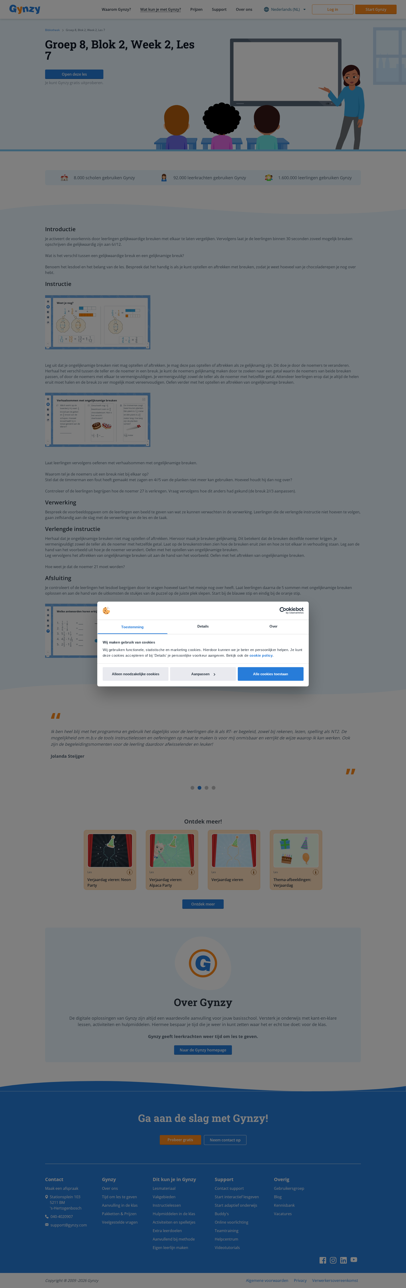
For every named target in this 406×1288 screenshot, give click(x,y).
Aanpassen (200, 674)
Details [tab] (203, 626)
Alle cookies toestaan (270, 674)
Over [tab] (273, 626)
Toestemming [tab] (132, 627)
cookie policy (261, 655)
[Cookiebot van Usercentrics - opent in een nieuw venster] (283, 610)
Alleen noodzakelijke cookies (135, 674)
